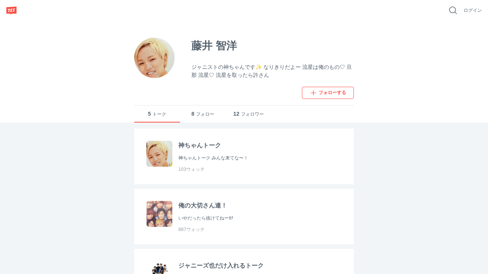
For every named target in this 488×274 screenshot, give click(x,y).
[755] (11, 10)
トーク (157, 114)
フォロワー (248, 114)
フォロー (202, 114)
